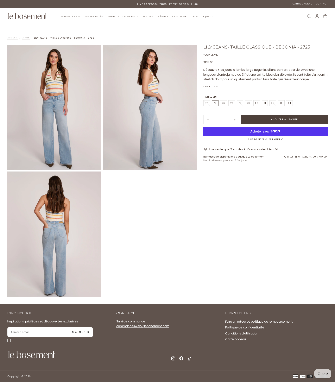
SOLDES (148, 16)
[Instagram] (173, 358)
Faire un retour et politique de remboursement (259, 322)
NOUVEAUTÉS (94, 16)
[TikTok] (189, 358)
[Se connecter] (317, 16)
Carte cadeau (235, 339)
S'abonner (80, 332)
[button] (309, 16)
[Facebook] (181, 358)
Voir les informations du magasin (305, 156)
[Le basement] (31, 355)
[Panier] (325, 16)
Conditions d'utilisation (241, 333)
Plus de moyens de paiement (265, 139)
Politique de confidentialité (244, 327)
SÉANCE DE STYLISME (172, 16)
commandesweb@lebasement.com (142, 326)
